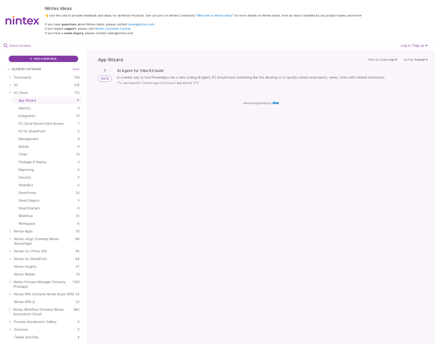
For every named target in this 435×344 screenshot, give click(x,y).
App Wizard (184, 83)
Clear (76, 69)
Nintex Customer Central (112, 28)
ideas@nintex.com (141, 24)
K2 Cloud (168, 83)
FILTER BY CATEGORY (26, 69)
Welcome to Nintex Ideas (214, 15)
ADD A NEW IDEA (45, 58)
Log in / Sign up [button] (413, 45)
